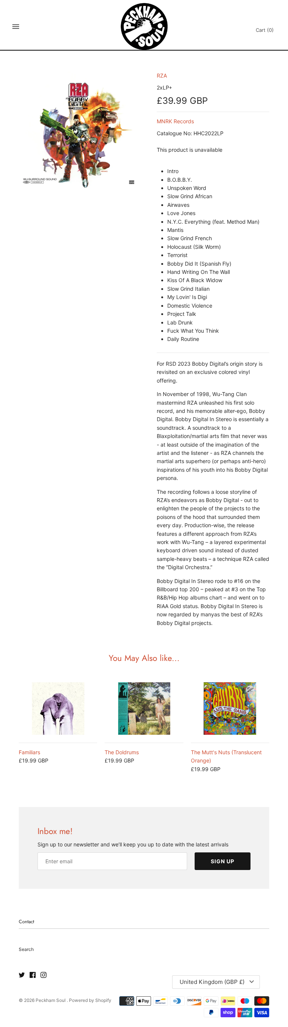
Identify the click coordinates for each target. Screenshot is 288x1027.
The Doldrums (122, 752)
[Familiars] (58, 708)
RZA (162, 75)
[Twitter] (22, 975)
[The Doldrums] (144, 708)
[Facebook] (33, 975)
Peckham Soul (51, 1000)
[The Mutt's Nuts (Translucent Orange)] (230, 708)
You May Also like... (144, 658)
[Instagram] (43, 975)
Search (26, 949)
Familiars (29, 752)
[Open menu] (16, 26)
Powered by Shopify (90, 1000)
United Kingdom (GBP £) (212, 981)
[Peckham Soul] (144, 26)
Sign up (222, 861)
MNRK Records (175, 121)
